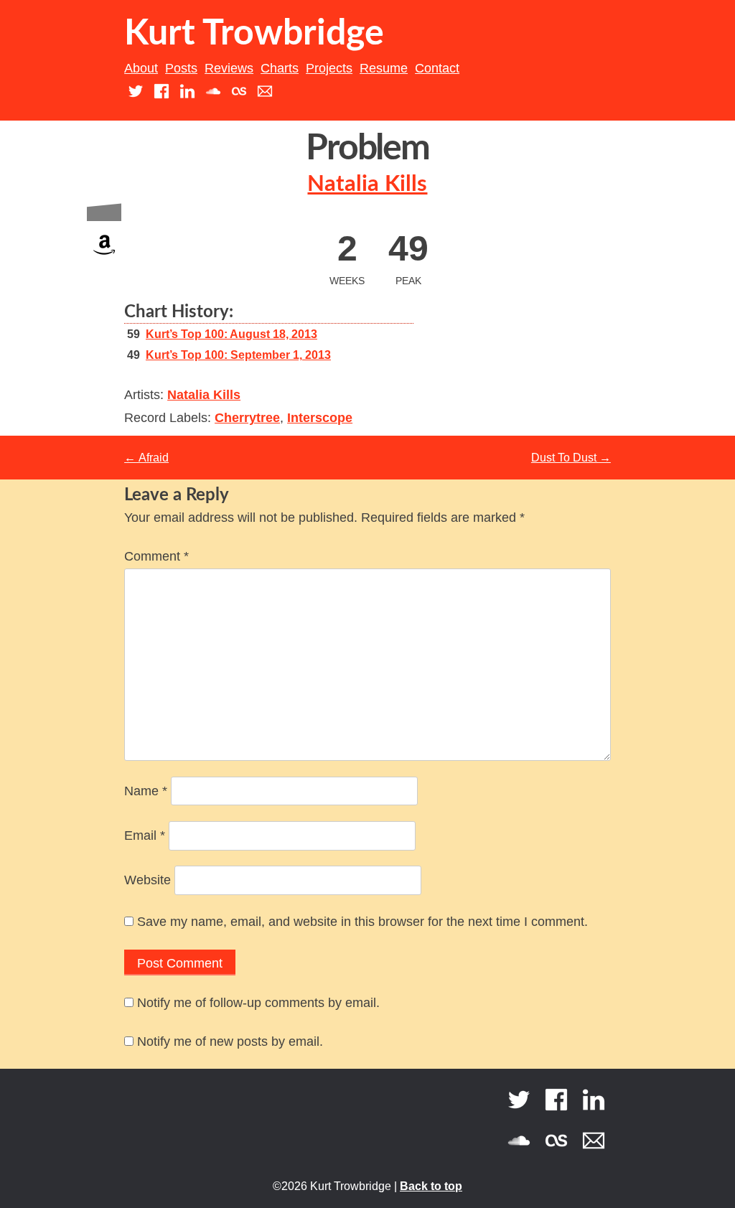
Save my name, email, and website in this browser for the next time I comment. (362, 921)
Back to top (431, 1186)
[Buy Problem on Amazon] (104, 258)
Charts (280, 68)
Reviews (229, 68)
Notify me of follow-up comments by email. (258, 1003)
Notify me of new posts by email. (230, 1041)
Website (147, 880)
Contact (437, 68)
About (141, 68)
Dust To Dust (571, 457)
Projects (329, 68)
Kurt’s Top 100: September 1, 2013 (238, 355)
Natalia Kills (367, 184)
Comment (156, 556)
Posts (181, 68)
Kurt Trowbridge (254, 34)
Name (145, 791)
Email (144, 835)
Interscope (319, 418)
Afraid (146, 457)
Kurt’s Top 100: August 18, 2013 (231, 334)
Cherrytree (247, 418)
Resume (384, 68)
